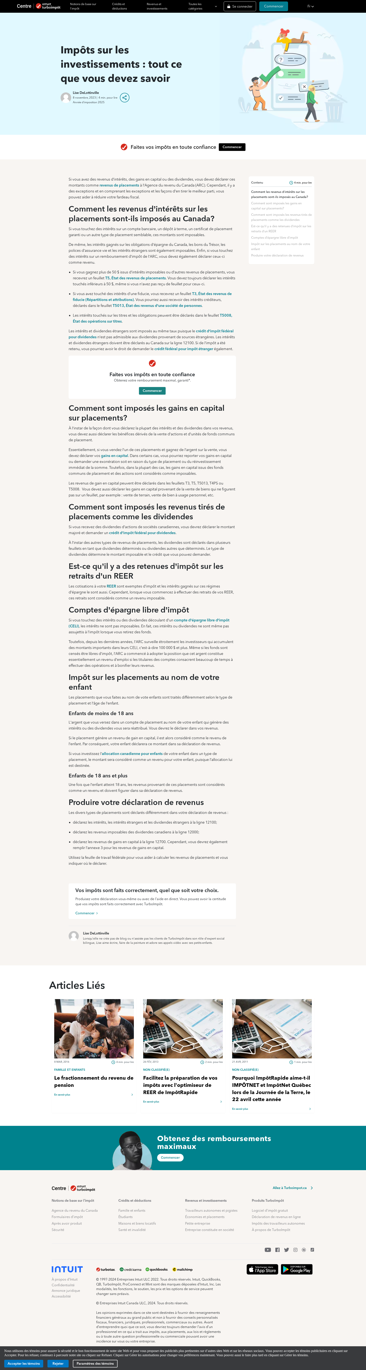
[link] (94, 1069)
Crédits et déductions (119, 6)
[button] (335, 6)
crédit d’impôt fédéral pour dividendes (142, 532)
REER (111, 586)
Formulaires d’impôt (67, 1217)
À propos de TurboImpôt (271, 1230)
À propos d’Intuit (65, 1279)
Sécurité (58, 1230)
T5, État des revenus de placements (135, 278)
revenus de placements (119, 185)
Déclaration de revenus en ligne (276, 1217)
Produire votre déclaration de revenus (277, 255)
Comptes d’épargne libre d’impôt (274, 237)
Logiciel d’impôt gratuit (270, 1210)
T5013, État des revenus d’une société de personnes (157, 305)
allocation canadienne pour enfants (132, 753)
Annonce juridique (66, 1291)
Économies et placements (205, 1217)
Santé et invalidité (132, 1230)
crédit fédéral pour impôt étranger (183, 349)
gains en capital (114, 455)
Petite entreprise (197, 1223)
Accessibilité (61, 1296)
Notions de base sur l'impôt (83, 6)
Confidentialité (63, 1285)
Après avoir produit (67, 1223)
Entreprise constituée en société (209, 1230)
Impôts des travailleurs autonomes (278, 1223)
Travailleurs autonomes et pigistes (211, 1210)
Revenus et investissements (157, 6)
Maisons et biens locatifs (137, 1223)
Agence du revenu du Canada (75, 1210)
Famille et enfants (131, 1210)
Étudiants (125, 1217)
